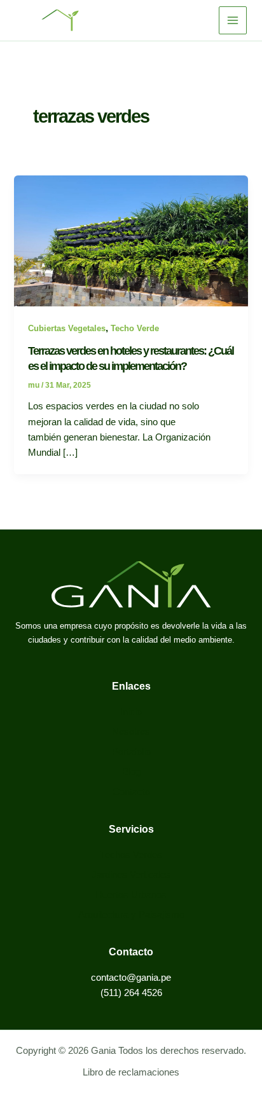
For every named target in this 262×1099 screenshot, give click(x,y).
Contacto (131, 792)
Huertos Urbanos (131, 895)
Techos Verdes (131, 855)
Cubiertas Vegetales (67, 328)
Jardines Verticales (131, 875)
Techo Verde (135, 328)
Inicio (131, 712)
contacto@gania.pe (131, 978)
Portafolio (131, 752)
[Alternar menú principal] (233, 20)
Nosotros (131, 732)
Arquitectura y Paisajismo (131, 915)
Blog (131, 772)
